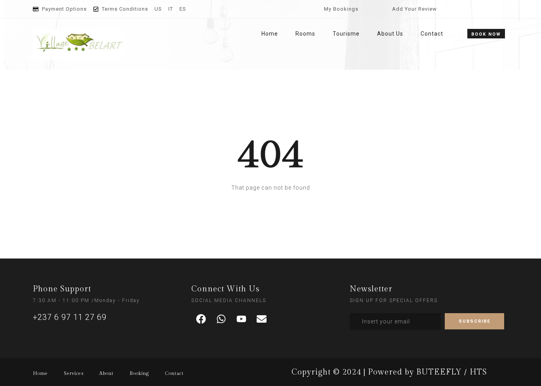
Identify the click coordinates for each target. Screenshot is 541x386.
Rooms (305, 33)
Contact (432, 33)
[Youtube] (241, 319)
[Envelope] (262, 319)
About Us (390, 33)
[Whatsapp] (221, 319)
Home (269, 33)
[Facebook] (201, 319)
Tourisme (346, 33)
